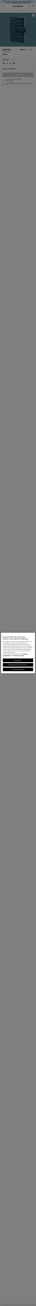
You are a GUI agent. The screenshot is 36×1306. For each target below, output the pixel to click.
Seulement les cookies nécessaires (18, 664)
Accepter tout (18, 660)
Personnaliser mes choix (18, 669)
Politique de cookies (19, 655)
